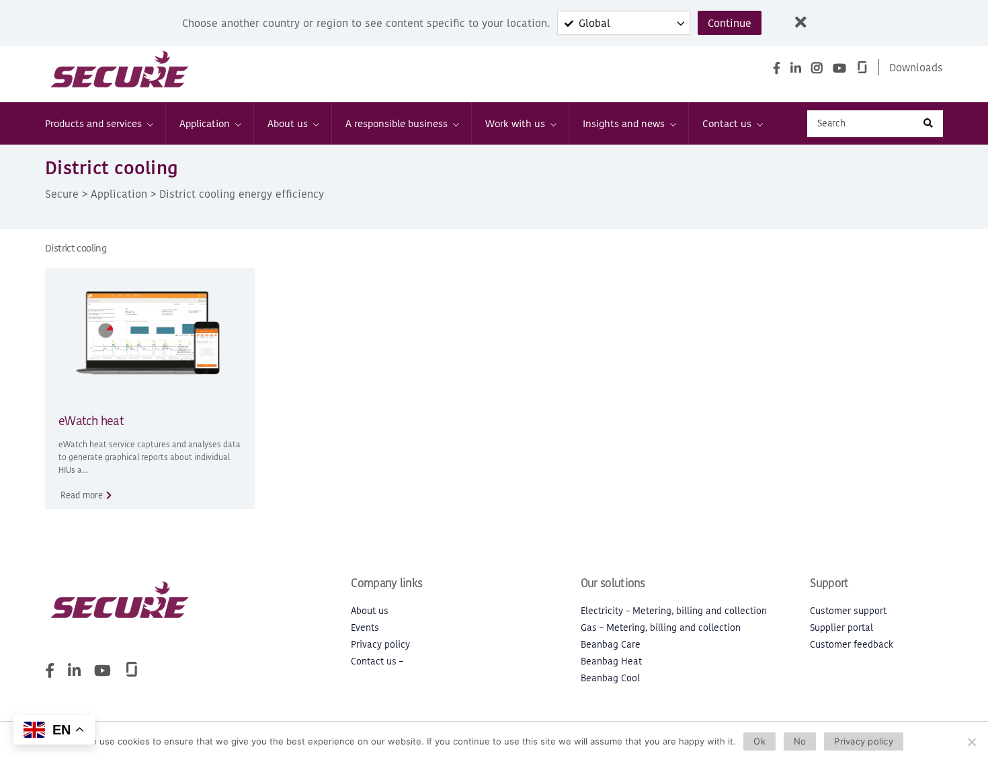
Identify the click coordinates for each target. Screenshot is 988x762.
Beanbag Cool (610, 678)
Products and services (93, 123)
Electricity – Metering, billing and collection (674, 611)
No (800, 741)
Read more (81, 495)
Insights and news (624, 123)
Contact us (726, 123)
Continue (729, 23)
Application (204, 123)
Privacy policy (380, 645)
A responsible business (396, 123)
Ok (759, 741)
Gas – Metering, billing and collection (661, 628)
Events (365, 628)
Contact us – (377, 661)
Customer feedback (851, 645)
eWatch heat (91, 421)
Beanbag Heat (611, 661)
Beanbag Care (611, 645)
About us (287, 123)
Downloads (916, 67)
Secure (62, 194)
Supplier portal (841, 628)
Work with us (515, 123)
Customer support (848, 611)
